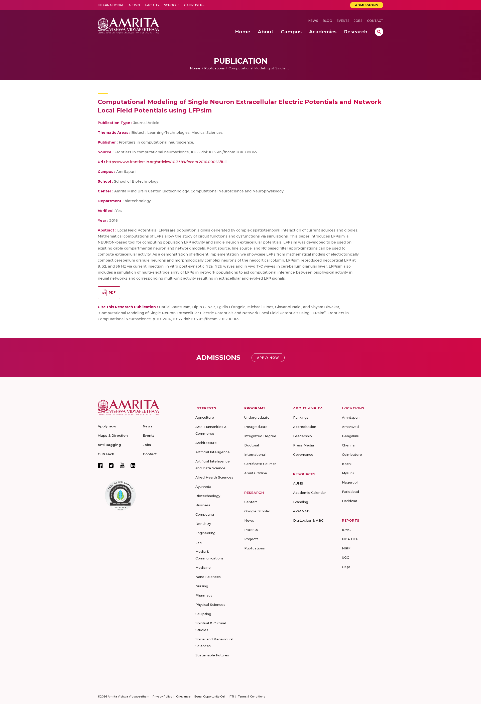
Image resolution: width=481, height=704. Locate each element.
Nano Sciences (208, 577)
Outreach (106, 454)
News (313, 21)
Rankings (300, 417)
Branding (300, 502)
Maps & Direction (113, 435)
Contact (375, 21)
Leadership (302, 436)
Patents (251, 530)
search (379, 32)
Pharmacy (203, 595)
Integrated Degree (260, 436)
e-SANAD (301, 511)
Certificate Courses (260, 464)
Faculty (152, 5)
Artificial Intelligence (212, 452)
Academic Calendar (309, 493)
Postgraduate (256, 427)
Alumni (135, 5)
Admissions (366, 5)
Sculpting (203, 614)
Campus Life (194, 5)
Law (198, 542)
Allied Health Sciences (214, 477)
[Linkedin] (133, 465)
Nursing (201, 586)
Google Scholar (257, 511)
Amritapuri (350, 417)
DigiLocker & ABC (308, 520)
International (111, 5)
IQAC (346, 530)
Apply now (107, 426)
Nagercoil (350, 482)
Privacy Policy (162, 696)
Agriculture (204, 417)
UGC (345, 557)
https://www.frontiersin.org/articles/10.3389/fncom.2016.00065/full (166, 162)
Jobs (358, 21)
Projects (251, 539)
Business (202, 505)
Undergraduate (257, 417)
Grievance (183, 696)
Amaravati (350, 427)
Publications (214, 68)
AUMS (298, 483)
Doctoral (251, 445)
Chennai (348, 445)
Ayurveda (203, 487)
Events (343, 21)
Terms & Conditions (251, 696)
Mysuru (348, 473)
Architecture (206, 443)
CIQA (346, 567)
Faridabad (350, 492)
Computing (204, 514)
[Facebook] (100, 465)
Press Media (303, 445)
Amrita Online (255, 473)
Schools (171, 5)
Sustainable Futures (212, 655)
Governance (303, 454)
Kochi (346, 464)
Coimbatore (352, 454)
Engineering (205, 533)
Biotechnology (207, 496)
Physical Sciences (210, 605)
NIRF (346, 548)
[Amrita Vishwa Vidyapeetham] (128, 25)
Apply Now (268, 358)
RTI (231, 696)
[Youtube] (122, 465)
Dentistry (203, 524)
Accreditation (304, 427)
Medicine (203, 567)
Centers (251, 502)
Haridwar (349, 501)
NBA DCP (350, 539)
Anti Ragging (109, 445)
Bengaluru (350, 436)
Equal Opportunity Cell (209, 696)
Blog (327, 21)
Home (195, 68)
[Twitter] (111, 465)
